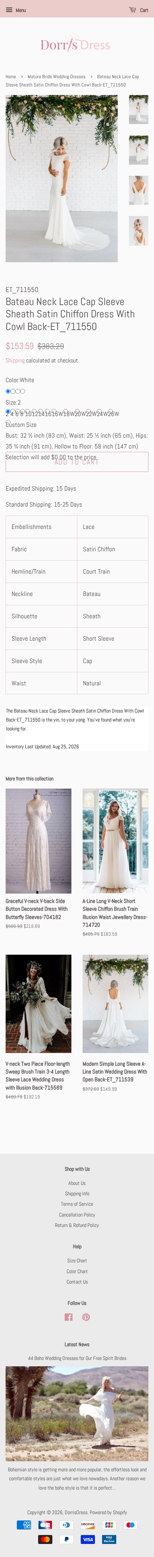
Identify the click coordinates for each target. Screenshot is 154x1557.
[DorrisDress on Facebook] (68, 1318)
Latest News (77, 1344)
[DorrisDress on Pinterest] (86, 1318)
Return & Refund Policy (77, 1225)
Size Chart (77, 1260)
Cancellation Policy (77, 1214)
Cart (143, 10)
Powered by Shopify (108, 1512)
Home (11, 77)
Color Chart (77, 1271)
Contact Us (77, 1281)
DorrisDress (76, 1512)
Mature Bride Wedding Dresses (57, 77)
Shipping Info (77, 1193)
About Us (77, 1183)
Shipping (15, 360)
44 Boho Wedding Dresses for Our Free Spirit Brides (77, 1358)
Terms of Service (77, 1204)
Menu (20, 10)
